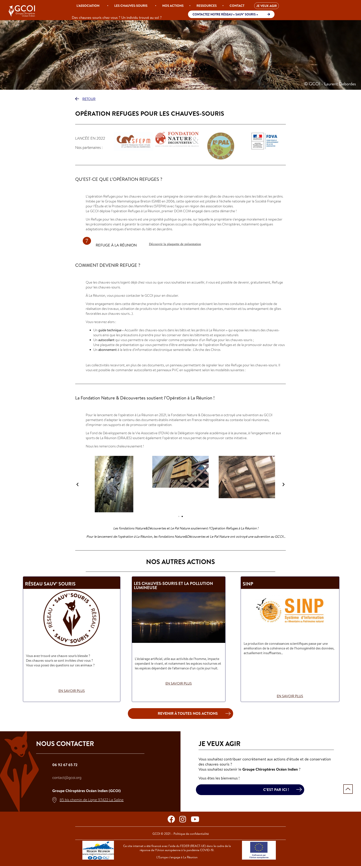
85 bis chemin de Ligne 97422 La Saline (92, 800)
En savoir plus (71, 690)
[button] (163, 89)
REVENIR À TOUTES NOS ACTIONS (188, 713)
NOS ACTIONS (173, 5)
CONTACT (237, 5)
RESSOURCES (206, 5)
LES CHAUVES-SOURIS (130, 5)
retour (89, 99)
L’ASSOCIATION (88, 5)
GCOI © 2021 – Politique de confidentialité (180, 834)
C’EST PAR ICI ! (276, 789)
